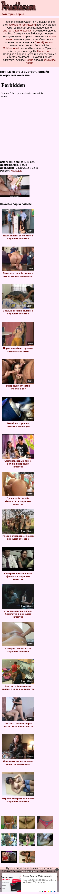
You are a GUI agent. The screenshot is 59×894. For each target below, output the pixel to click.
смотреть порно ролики (17, 30)
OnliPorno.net (11, 48)
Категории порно (13, 14)
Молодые (16, 170)
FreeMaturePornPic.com (21, 24)
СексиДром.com (44, 42)
